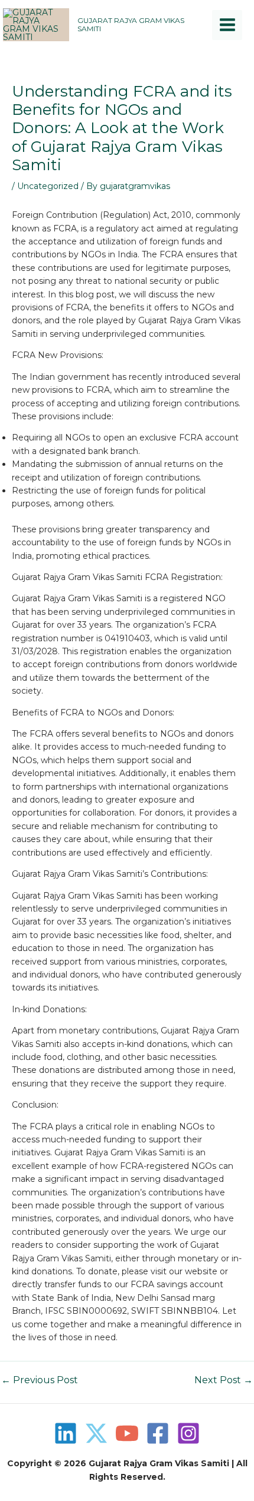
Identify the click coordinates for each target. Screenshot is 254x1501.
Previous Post (39, 1380)
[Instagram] (188, 1433)
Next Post (223, 1380)
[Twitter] (96, 1433)
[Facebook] (158, 1433)
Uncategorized (48, 186)
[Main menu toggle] (227, 25)
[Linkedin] (65, 1433)
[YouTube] (127, 1433)
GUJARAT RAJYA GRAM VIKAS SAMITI (130, 24)
